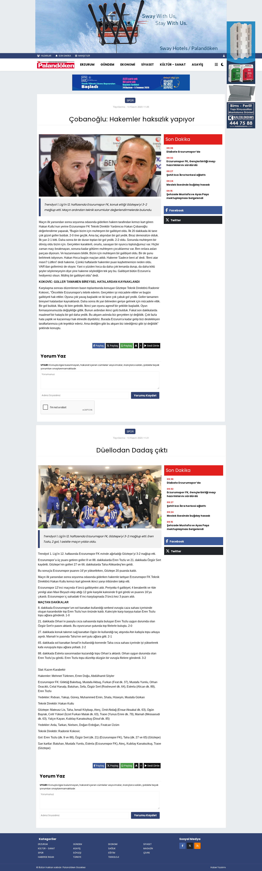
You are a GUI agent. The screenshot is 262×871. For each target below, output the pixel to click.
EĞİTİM (111, 852)
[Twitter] (190, 845)
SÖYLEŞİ (77, 852)
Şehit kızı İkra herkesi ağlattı (186, 175)
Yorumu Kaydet (145, 395)
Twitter (175, 220)
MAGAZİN (148, 848)
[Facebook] (182, 845)
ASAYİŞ (197, 64)
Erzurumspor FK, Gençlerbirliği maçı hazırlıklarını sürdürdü (190, 163)
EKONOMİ (127, 64)
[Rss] (197, 845)
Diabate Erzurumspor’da (183, 151)
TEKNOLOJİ (113, 857)
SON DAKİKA (64, 55)
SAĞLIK (111, 848)
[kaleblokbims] (241, 74)
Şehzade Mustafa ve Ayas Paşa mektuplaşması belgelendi (187, 196)
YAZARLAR (45, 55)
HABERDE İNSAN (46, 857)
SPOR (130, 100)
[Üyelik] (224, 55)
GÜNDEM (107, 64)
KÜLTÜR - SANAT (173, 64)
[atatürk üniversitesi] (131, 82)
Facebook (176, 210)
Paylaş (99, 345)
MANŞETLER (84, 55)
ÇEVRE (146, 852)
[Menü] (216, 64)
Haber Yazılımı (218, 867)
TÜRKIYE (77, 857)
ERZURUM (87, 64)
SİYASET (147, 64)
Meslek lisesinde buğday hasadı (188, 184)
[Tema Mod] (222, 64)
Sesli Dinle (152, 345)
